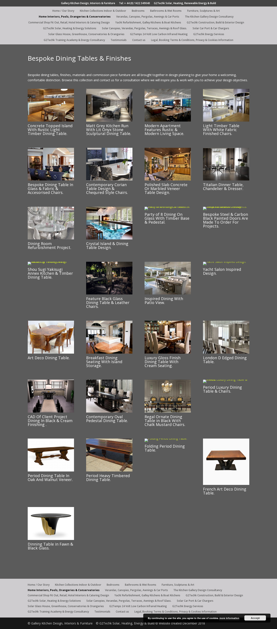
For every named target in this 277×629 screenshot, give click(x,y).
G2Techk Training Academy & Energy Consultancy (74, 40)
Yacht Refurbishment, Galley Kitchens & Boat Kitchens (148, 22)
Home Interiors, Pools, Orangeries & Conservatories (75, 16)
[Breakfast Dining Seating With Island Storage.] (109, 352)
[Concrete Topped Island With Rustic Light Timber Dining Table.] (51, 120)
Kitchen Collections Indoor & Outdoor (103, 11)
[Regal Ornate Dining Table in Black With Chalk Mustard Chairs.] (168, 411)
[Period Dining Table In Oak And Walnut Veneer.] (51, 470)
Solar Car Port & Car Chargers (211, 28)
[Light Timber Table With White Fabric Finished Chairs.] (226, 120)
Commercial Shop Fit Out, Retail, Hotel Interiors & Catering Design (69, 22)
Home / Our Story (63, 11)
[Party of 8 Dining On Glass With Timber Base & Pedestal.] (168, 207)
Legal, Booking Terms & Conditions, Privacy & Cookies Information (192, 40)
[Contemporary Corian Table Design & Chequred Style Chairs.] (109, 179)
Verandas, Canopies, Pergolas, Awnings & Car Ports (147, 16)
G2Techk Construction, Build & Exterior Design (215, 22)
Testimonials (119, 40)
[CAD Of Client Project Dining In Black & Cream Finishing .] (51, 411)
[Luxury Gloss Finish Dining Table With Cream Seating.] (168, 352)
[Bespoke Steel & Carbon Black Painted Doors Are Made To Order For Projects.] (226, 207)
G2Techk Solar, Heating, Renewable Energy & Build (185, 3)
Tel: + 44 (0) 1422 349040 (134, 3)
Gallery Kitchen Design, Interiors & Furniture (88, 3)
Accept (255, 618)
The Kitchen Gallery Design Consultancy (209, 16)
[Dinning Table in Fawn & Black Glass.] (51, 539)
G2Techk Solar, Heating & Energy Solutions (69, 28)
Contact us (138, 40)
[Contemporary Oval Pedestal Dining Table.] (109, 411)
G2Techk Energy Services (208, 34)
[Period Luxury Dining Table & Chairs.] (226, 379)
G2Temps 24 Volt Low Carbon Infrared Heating (159, 34)
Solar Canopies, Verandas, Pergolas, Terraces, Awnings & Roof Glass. (144, 28)
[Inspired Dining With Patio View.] (168, 293)
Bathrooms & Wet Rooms (166, 11)
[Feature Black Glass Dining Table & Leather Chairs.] (109, 293)
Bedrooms (138, 11)
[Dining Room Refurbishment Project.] (51, 238)
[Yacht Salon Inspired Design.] (224, 262)
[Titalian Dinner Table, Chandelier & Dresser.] (226, 179)
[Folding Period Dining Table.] (166, 438)
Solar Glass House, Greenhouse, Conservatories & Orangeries (86, 34)
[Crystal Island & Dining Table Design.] (109, 238)
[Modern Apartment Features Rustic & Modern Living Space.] (168, 120)
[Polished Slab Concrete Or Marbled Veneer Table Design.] (168, 179)
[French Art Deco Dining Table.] (226, 484)
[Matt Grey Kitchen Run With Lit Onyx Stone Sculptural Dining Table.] (109, 120)
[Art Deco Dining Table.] (51, 352)
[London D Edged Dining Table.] (226, 352)
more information (229, 618)
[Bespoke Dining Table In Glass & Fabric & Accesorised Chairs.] (51, 179)
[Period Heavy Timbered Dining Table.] (109, 470)
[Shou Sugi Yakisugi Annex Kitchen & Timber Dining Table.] (51, 262)
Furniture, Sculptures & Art (203, 11)
